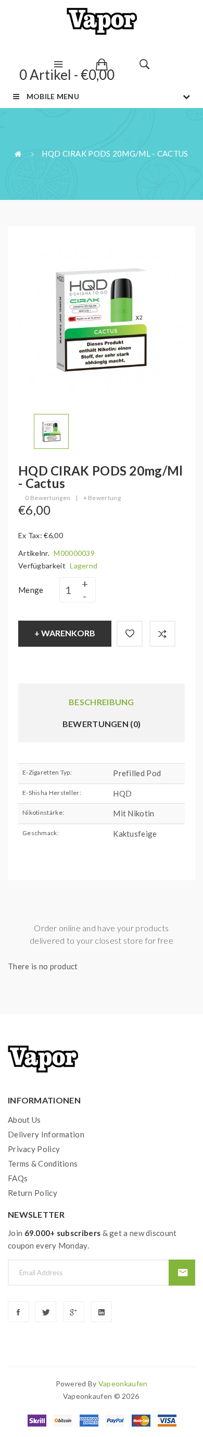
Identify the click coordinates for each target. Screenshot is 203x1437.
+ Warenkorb (64, 633)
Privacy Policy (34, 1149)
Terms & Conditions (43, 1163)
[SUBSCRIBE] (182, 1273)
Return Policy (32, 1192)
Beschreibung (101, 702)
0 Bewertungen (47, 498)
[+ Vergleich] (162, 634)
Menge (31, 590)
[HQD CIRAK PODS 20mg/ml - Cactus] (51, 430)
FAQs (18, 1178)
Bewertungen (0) (101, 724)
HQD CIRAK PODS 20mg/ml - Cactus (115, 153)
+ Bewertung (102, 498)
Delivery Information (46, 1134)
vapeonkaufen (123, 1383)
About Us (24, 1119)
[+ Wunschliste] (130, 634)
